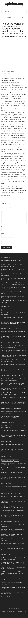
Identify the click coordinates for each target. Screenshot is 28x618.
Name (3, 226)
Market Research (21, 609)
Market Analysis (14, 609)
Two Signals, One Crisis (6, 596)
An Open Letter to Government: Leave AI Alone (11, 493)
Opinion (8, 195)
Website (3, 240)
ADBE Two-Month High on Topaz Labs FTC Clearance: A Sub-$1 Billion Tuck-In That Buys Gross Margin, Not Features (13, 573)
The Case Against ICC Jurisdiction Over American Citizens (13, 486)
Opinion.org (14, 4)
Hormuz (15, 611)
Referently (4, 611)
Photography (10, 611)
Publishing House (16, 613)
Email (3, 233)
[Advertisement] (14, 56)
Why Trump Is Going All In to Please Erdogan (10, 490)
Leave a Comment (21, 39)
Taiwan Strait (20, 611)
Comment (4, 211)
